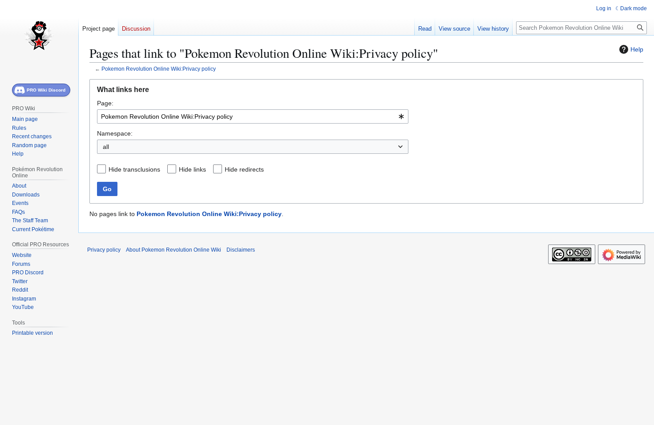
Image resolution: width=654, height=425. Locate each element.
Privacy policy (104, 250)
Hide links (192, 169)
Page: (105, 103)
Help (636, 49)
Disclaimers (240, 250)
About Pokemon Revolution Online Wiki (173, 250)
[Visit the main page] (39, 35)
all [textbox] (106, 146)
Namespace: (115, 133)
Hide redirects (244, 169)
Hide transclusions (134, 169)
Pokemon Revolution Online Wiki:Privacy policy (158, 69)
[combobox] (252, 116)
